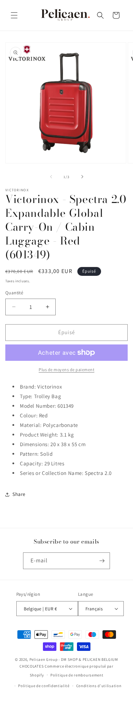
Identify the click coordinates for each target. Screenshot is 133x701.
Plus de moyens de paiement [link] (66, 369)
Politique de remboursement (76, 675)
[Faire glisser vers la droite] (82, 176)
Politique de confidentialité (44, 685)
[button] (14, 15)
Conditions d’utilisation (99, 685)
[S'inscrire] (102, 560)
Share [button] (19, 494)
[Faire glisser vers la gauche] (51, 176)
